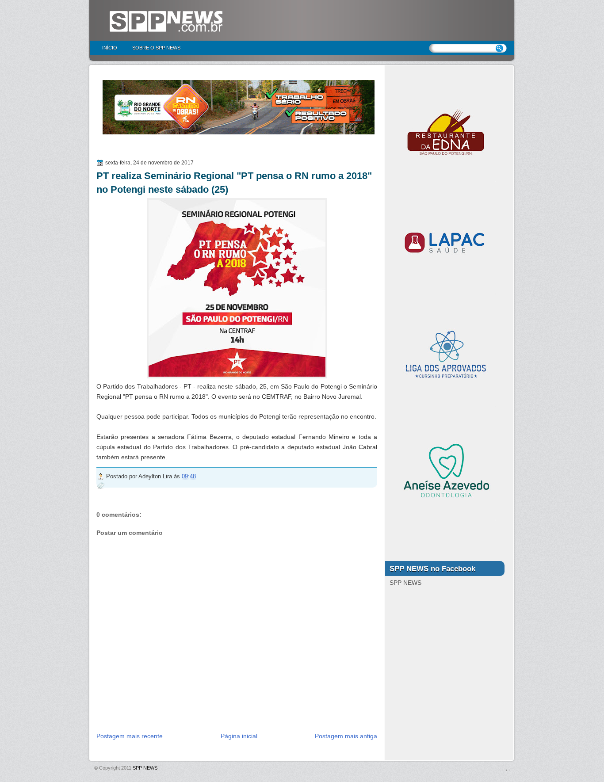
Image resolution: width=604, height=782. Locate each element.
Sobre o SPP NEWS (156, 47)
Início (109, 47)
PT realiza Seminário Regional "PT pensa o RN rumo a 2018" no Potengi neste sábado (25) (234, 182)
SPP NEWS (145, 768)
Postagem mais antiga (346, 736)
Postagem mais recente (129, 736)
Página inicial (239, 736)
